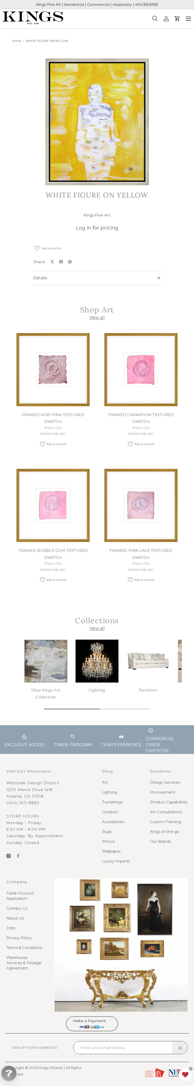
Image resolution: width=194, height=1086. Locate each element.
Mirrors (108, 841)
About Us (15, 918)
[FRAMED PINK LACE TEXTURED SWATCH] (141, 505)
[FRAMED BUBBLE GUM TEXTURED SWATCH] (53, 505)
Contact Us (17, 908)
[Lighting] (97, 661)
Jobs (10, 928)
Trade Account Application (20, 896)
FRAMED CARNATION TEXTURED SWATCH (141, 418)
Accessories (113, 821)
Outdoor (110, 811)
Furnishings (112, 802)
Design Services (165, 782)
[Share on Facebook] (61, 261)
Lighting (97, 690)
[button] (185, 1074)
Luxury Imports (116, 861)
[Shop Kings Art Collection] (45, 661)
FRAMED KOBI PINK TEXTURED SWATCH (53, 418)
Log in (83, 228)
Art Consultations (166, 811)
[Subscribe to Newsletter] (179, 1047)
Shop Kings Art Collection (46, 693)
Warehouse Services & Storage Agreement (23, 962)
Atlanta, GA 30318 (25, 796)
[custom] (8, 856)
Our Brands (160, 841)
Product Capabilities (168, 802)
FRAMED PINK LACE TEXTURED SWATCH (141, 554)
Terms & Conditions (24, 947)
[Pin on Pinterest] (69, 261)
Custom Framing (165, 821)
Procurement (162, 792)
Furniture (148, 690)
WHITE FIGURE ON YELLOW (47, 40)
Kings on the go (164, 831)
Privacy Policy (19, 937)
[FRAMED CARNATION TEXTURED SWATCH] (141, 369)
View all (97, 317)
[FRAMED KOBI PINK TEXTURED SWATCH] (53, 369)
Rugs (106, 831)
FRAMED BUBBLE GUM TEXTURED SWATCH (53, 554)
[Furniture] (148, 661)
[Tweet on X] (52, 261)
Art (105, 782)
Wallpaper (111, 851)
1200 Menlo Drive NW (29, 789)
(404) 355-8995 (22, 802)
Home (16, 40)
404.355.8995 (146, 4)
